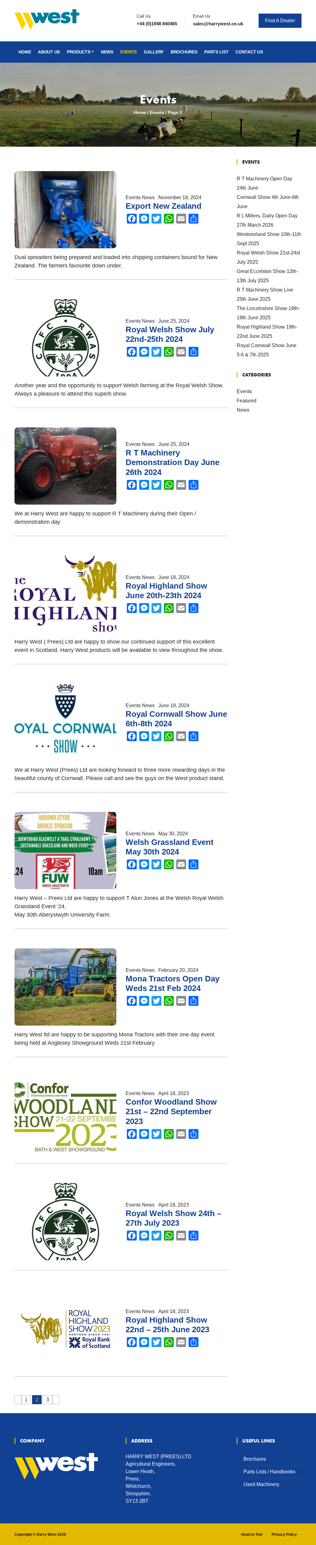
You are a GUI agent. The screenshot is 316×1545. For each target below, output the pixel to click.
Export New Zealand (164, 206)
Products (78, 51)
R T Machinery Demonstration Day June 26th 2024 (172, 462)
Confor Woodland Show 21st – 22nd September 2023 (171, 1112)
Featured (246, 400)
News (107, 51)
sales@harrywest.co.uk (218, 23)
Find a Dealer (280, 20)
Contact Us (249, 51)
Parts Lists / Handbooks (269, 1471)
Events (128, 51)
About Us (49, 51)
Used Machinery (261, 1484)
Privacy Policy (284, 1534)
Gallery (154, 51)
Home (25, 51)
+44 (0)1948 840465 (157, 23)
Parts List (216, 51)
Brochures (184, 51)
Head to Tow (251, 1534)
